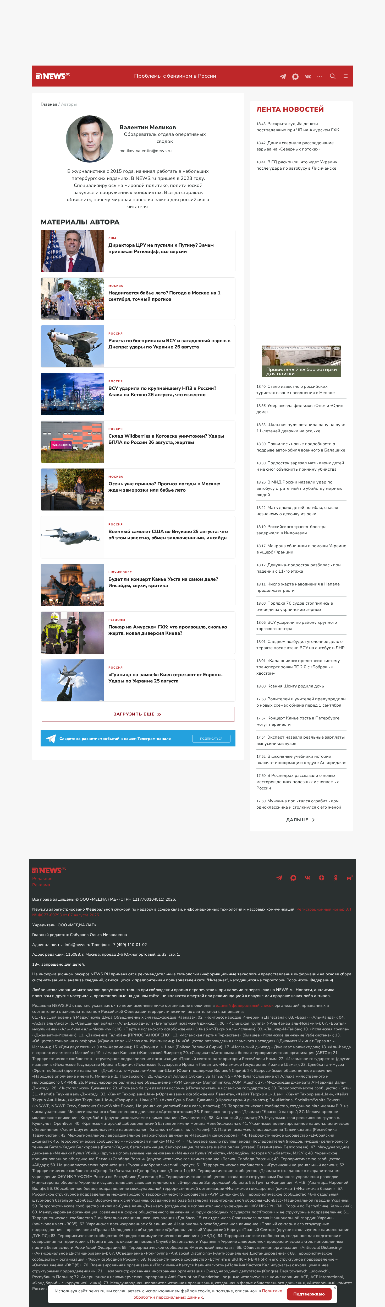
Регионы (116, 620)
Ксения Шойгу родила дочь (290, 686)
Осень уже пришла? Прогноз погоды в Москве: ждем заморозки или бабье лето (164, 487)
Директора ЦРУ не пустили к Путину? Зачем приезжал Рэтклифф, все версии (161, 248)
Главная (49, 104)
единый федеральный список (244, 1005)
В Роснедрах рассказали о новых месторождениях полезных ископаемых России (297, 782)
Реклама (41, 885)
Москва (115, 286)
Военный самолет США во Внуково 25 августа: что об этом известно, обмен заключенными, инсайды (168, 534)
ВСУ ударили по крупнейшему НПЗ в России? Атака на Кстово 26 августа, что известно (162, 391)
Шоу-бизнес (120, 572)
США (112, 238)
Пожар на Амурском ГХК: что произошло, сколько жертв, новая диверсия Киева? (167, 630)
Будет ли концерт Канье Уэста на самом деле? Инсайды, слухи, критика (163, 582)
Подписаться (211, 739)
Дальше (297, 820)
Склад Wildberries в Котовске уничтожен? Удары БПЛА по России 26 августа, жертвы (166, 439)
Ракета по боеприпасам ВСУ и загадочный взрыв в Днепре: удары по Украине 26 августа (169, 343)
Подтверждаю (309, 1294)
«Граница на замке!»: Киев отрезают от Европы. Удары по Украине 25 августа (165, 677)
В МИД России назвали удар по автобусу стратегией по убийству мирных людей (299, 488)
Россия (115, 334)
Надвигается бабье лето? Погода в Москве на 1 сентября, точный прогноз (164, 296)
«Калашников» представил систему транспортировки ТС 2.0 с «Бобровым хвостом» (298, 667)
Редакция (42, 878)
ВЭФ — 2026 (175, 75)
